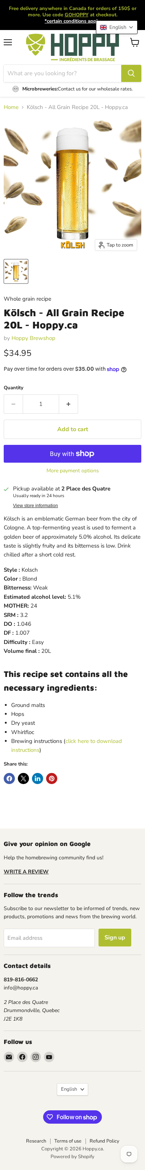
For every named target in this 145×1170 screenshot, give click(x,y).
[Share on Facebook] (9, 778)
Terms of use (67, 1141)
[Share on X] (23, 778)
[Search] (131, 73)
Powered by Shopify (72, 1156)
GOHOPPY (76, 14)
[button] (116, 27)
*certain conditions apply (72, 21)
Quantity (13, 388)
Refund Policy (104, 1141)
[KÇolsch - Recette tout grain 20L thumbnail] (16, 271)
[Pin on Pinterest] (51, 778)
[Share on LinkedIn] (37, 778)
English (69, 1089)
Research (36, 1141)
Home (11, 107)
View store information (35, 505)
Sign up (114, 937)
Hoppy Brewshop (33, 338)
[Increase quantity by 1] (68, 404)
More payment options (72, 471)
